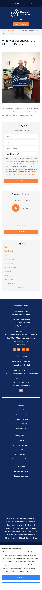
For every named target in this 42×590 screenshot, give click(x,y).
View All (21, 287)
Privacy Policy (20, 174)
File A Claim (21, 450)
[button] (21, 19)
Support (21, 441)
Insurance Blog (13, 30)
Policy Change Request (21, 454)
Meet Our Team (21, 414)
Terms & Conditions (30, 174)
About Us (21, 410)
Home (4, 30)
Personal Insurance (21, 471)
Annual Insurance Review (21, 459)
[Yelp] (23, 349)
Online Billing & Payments (21, 445)
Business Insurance (21, 476)
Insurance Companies (21, 423)
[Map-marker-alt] (14, 349)
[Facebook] (18, 349)
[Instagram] (27, 349)
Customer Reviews (21, 419)
